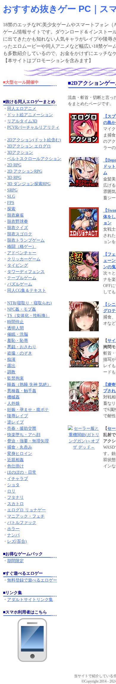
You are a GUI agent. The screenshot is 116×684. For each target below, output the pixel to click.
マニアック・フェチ (26, 516)
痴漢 (11, 359)
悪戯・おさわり (21, 347)
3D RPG (14, 177)
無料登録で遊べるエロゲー (32, 580)
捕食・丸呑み (19, 447)
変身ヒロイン (19, 453)
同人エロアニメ (21, 108)
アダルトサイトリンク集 (30, 599)
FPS (10, 202)
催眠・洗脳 (17, 334)
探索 (11, 209)
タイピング (17, 265)
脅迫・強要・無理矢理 (28, 441)
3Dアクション (20, 152)
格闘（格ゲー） (21, 246)
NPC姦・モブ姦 (21, 309)
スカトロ (15, 504)
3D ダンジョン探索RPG (29, 184)
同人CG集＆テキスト (26, 290)
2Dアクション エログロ (29, 146)
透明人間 (15, 328)
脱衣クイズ (17, 228)
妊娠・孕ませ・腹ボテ (28, 409)
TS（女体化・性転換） (28, 315)
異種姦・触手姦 (21, 391)
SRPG (12, 190)
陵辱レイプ (17, 416)
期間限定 (15, 561)
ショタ (13, 485)
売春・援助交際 (21, 428)
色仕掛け (15, 466)
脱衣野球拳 (17, 221)
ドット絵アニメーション (30, 115)
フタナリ (15, 497)
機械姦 (13, 397)
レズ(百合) (17, 541)
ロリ (11, 491)
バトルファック (21, 522)
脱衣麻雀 (15, 215)
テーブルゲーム (21, 278)
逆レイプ (15, 422)
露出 (11, 366)
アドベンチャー (21, 253)
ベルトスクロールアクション (34, 159)
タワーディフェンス (26, 271)
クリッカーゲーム (23, 259)
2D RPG (14, 165)
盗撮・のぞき (19, 353)
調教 (11, 372)
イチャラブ (17, 478)
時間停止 (15, 322)
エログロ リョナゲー (26, 510)
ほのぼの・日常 (21, 472)
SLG (11, 196)
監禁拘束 (15, 378)
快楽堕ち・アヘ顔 (23, 435)
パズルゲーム (19, 284)
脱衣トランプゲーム (26, 240)
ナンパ (13, 535)
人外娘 (13, 403)
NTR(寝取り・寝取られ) (29, 303)
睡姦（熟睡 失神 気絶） (29, 384)
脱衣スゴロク (19, 234)
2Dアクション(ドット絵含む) (34, 140)
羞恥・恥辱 (17, 340)
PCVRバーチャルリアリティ (33, 127)
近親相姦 (15, 460)
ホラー (13, 529)
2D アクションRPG (24, 171)
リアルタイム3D (22, 121)
